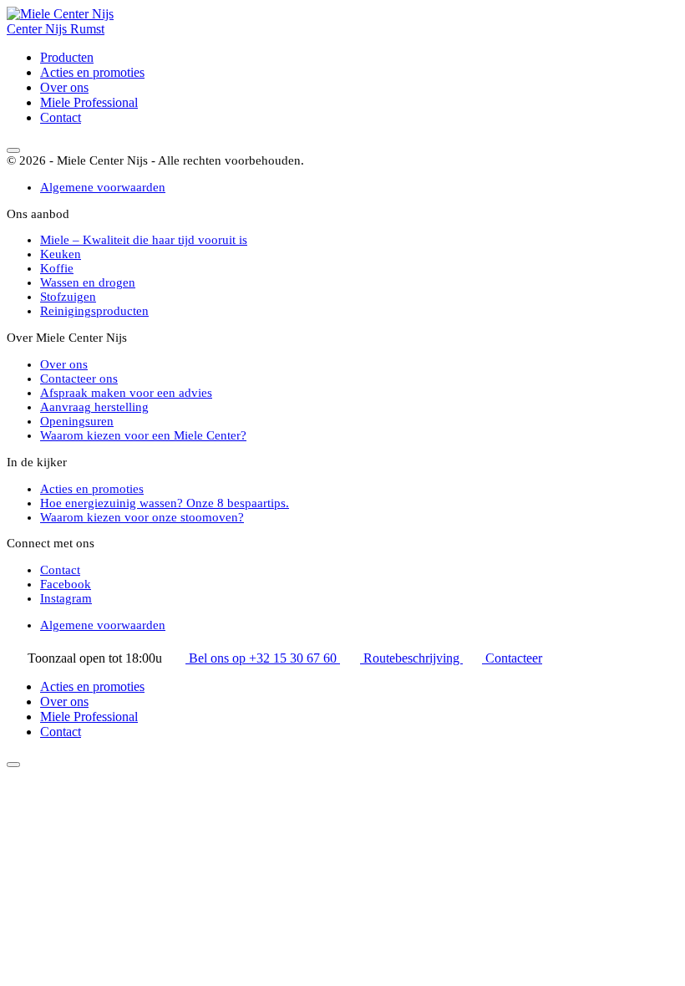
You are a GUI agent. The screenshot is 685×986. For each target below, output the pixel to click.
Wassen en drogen (87, 282)
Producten (67, 57)
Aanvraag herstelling (94, 407)
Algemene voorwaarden (102, 187)
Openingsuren (77, 421)
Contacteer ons (79, 378)
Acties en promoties (92, 72)
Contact (60, 117)
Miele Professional (89, 102)
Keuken (60, 254)
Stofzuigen (68, 296)
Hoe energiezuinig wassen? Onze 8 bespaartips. (164, 503)
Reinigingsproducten (94, 311)
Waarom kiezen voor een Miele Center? (143, 435)
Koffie (57, 268)
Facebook (65, 584)
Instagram (66, 598)
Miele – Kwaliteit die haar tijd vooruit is (143, 239)
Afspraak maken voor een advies (126, 392)
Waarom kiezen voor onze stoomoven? (142, 517)
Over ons (64, 87)
